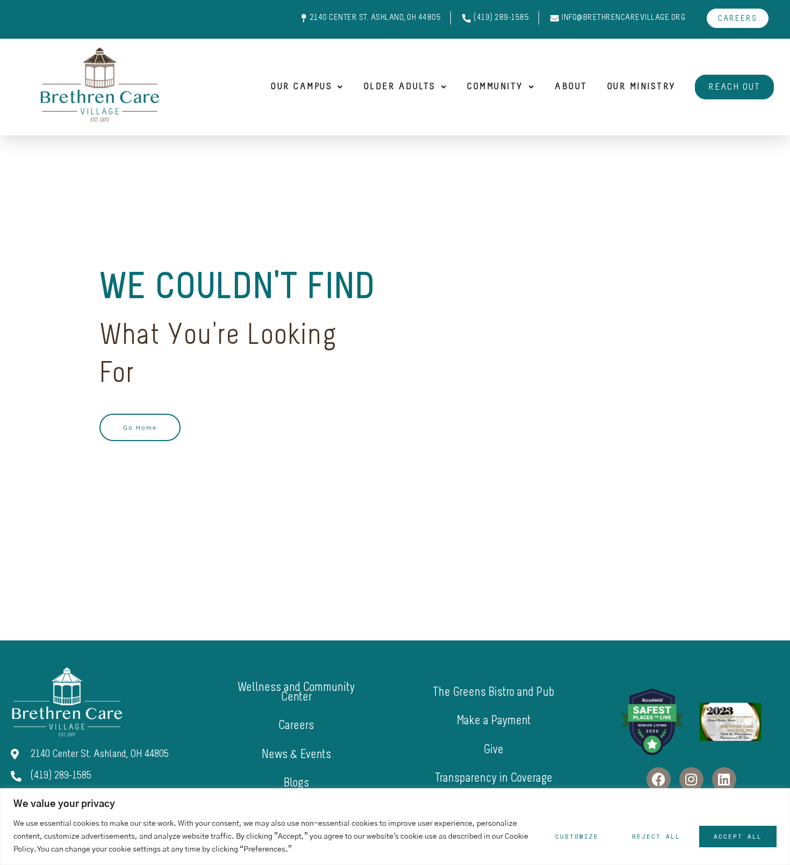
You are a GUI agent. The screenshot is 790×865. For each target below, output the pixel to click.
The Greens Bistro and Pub (494, 693)
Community (495, 87)
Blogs (296, 783)
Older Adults (400, 87)
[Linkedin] (724, 779)
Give (494, 750)
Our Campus (301, 87)
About (571, 87)
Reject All (656, 836)
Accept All (738, 836)
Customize (577, 836)
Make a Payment (494, 721)
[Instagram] (691, 779)
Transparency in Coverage (493, 779)
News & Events (296, 755)
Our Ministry (641, 87)
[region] (395, 826)
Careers (296, 726)
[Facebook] (659, 779)
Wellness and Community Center (296, 693)
